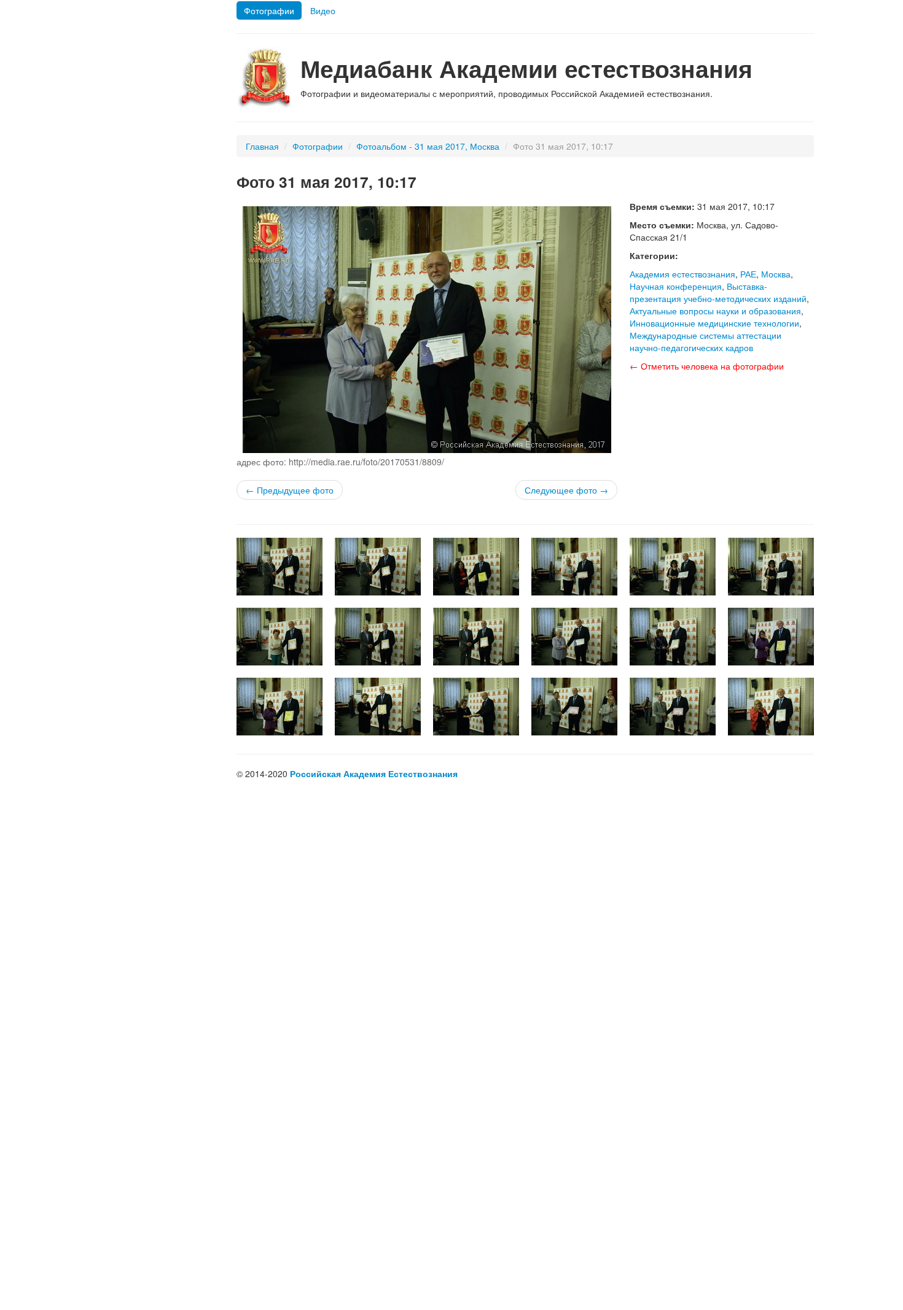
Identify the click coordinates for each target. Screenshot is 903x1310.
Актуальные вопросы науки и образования (715, 310)
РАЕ (748, 274)
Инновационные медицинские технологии (714, 323)
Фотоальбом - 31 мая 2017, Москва (427, 146)
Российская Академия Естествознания (374, 773)
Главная (262, 146)
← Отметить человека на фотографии (707, 366)
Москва (776, 274)
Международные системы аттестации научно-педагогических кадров (705, 341)
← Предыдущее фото (290, 490)
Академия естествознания (682, 274)
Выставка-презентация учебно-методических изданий (718, 292)
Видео (322, 10)
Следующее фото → (566, 490)
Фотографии (269, 10)
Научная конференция (676, 286)
